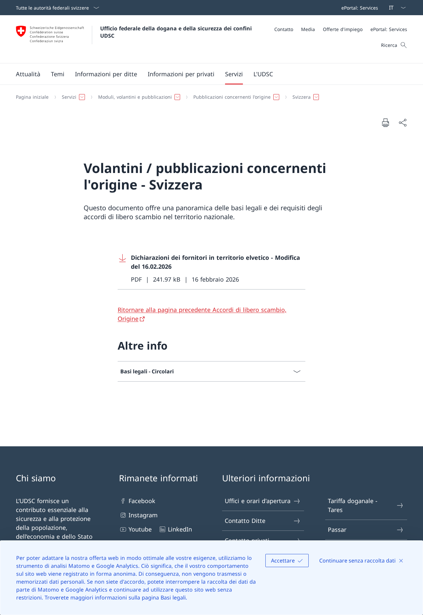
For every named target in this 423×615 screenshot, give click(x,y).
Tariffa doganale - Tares (352, 505)
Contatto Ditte (245, 521)
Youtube (140, 529)
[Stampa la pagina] (385, 122)
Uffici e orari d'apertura (257, 501)
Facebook (142, 501)
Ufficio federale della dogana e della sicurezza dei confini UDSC (176, 32)
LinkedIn (180, 529)
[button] (28, 74)
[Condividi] (402, 123)
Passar (337, 529)
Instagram (143, 515)
